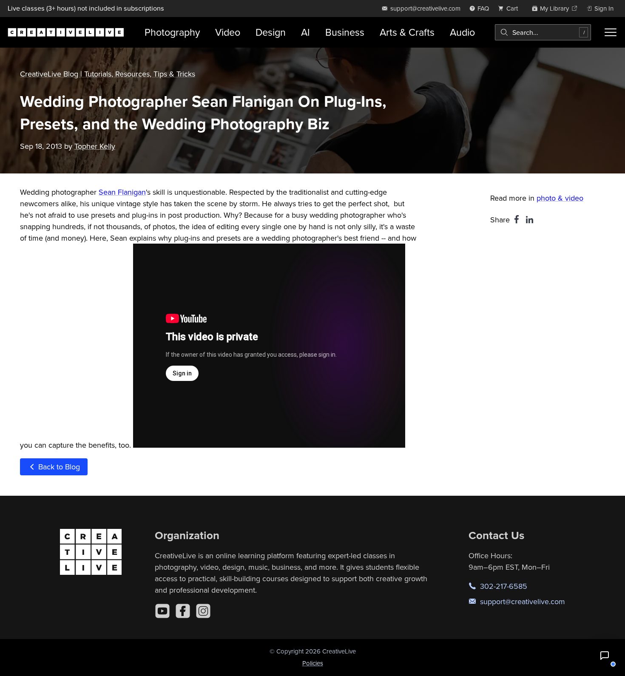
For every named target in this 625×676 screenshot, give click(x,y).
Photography (172, 32)
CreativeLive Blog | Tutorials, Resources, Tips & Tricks (107, 73)
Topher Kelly (94, 146)
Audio (462, 32)
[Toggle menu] (610, 32)
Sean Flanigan (122, 192)
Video (227, 32)
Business (344, 32)
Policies (312, 663)
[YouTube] (162, 611)
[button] (604, 655)
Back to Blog (58, 466)
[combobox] (543, 32)
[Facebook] (182, 611)
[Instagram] (203, 611)
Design (271, 32)
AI (305, 32)
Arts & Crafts (407, 32)
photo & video (560, 198)
